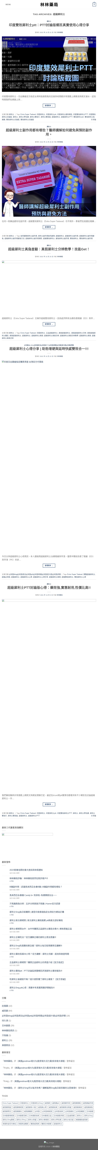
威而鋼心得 (42, 1107)
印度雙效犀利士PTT (80, 114)
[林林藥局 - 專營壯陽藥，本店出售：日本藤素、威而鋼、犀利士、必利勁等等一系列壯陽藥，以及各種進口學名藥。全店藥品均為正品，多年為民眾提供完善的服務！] (49, 4)
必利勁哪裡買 (47, 1111)
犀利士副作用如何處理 (46, 236)
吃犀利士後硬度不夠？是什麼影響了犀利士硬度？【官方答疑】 (38, 979)
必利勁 (37, 1111)
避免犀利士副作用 (62, 238)
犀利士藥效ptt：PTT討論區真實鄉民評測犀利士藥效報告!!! (36, 971)
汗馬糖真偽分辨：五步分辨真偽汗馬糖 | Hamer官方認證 (35, 904)
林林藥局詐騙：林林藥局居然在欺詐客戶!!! (29, 878)
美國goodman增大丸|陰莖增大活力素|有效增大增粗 (41, 1061)
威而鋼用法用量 (65, 1107)
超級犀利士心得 (26, 577)
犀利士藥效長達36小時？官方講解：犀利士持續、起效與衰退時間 (39, 954)
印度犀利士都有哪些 (64, 114)
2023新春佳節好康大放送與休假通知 (26, 870)
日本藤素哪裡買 (8, 1116)
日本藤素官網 (22, 1116)
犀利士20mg (21, 1120)
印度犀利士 (41, 114)
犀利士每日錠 (69, 1120)
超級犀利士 (56, 117)
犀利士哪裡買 (44, 1120)
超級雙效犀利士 (49, 238)
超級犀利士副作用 (71, 236)
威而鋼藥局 (17, 1111)
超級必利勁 (6, 577)
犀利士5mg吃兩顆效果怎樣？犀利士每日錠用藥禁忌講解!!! (36, 946)
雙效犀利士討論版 (27, 120)
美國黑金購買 (23, 1124)
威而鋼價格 (76, 1103)
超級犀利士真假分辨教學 (69, 336)
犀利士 (49, 21)
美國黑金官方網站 (9, 1124)
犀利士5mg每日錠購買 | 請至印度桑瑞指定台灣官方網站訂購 (37, 912)
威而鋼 (5, 1011)
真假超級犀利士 (64, 333)
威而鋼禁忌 (7, 1111)
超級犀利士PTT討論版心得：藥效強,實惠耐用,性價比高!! (49, 587)
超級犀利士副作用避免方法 (14, 238)
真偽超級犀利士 (15, 336)
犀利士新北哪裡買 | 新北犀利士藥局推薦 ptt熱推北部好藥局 (36, 920)
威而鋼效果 (53, 1107)
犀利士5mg (88, 1116)
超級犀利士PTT (66, 117)
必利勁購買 (80, 1111)
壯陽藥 (5, 1006)
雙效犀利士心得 (80, 577)
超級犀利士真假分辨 (51, 336)
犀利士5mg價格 (8, 1120)
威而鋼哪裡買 (18, 1107)
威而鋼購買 (28, 1111)
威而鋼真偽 (88, 1107)
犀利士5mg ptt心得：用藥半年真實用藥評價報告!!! (32, 988)
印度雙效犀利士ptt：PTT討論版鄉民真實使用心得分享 (49, 25)
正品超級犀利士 (52, 333)
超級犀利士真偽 (85, 336)
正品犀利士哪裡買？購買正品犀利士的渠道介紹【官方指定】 (37, 962)
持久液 (5, 1021)
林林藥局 (60, 32)
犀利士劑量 (32, 1120)
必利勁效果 (59, 1111)
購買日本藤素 (46, 1124)
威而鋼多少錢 (31, 1107)
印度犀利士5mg (36, 1103)
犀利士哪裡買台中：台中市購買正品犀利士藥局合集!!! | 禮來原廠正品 (41, 929)
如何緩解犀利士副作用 (29, 236)
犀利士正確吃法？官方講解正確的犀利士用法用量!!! (33, 937)
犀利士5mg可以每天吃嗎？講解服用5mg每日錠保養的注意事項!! (47, 1088)
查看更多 (49, 105)
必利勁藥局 (69, 1111)
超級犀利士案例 (55, 577)
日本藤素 (6, 1026)
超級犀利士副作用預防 (34, 238)
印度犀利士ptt (51, 114)
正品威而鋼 (70, 1116)
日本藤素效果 (34, 1116)
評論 (93, 120)
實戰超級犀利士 (89, 574)
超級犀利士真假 (37, 336)
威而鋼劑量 (7, 1107)
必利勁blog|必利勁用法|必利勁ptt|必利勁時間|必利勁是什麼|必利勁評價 (49, 345)
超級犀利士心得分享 (40, 577)
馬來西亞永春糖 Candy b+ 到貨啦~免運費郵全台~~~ (33, 895)
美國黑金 (6, 1045)
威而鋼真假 (78, 1107)
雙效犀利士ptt (79, 117)
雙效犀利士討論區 (13, 120)
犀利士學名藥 (24, 117)
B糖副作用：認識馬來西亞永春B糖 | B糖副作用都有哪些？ (36, 887)
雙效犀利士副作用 (86, 238)
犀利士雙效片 (35, 117)
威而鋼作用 (66, 1103)
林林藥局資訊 (8, 1030)
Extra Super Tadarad (28, 114)
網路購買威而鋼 (82, 1120)
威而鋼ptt (55, 1103)
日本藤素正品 (46, 1116)
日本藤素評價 (59, 1116)
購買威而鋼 (35, 1124)
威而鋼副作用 (88, 1103)
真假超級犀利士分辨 (78, 333)
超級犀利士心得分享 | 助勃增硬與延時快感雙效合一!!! (49, 349)
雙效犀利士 (74, 238)
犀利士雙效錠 (46, 117)
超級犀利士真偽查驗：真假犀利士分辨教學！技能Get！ (49, 249)
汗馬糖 (5, 1035)
